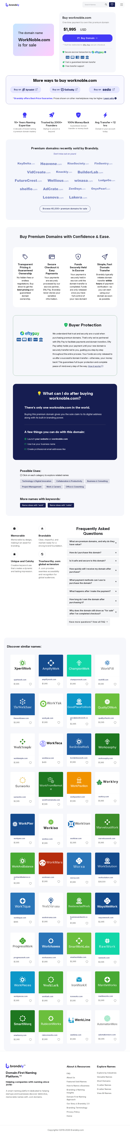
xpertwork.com (20, 680)
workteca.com (48, 758)
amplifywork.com (49, 679)
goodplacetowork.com (79, 719)
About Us (71, 1077)
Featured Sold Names (77, 1082)
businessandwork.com (78, 918)
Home (69, 1116)
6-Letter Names (104, 1089)
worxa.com (74, 878)
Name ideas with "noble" (61, 505)
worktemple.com (21, 758)
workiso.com (47, 839)
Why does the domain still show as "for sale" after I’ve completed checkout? (91, 612)
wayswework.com (105, 918)
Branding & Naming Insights (76, 1091)
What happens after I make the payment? (90, 591)
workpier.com (19, 838)
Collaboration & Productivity (69, 481)
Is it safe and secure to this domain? (87, 561)
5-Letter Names (104, 1085)
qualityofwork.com (106, 718)
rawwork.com (104, 958)
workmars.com (48, 877)
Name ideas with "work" (33, 505)
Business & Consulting (97, 481)
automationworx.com (107, 1035)
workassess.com (49, 957)
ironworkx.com (76, 996)
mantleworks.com (105, 996)
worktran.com (76, 838)
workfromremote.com (51, 800)
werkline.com (75, 1035)
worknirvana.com (49, 917)
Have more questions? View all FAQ (87, 622)
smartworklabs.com (78, 957)
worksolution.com (105, 877)
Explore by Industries (106, 1073)
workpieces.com (21, 996)
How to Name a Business (78, 1086)
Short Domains (103, 1081)
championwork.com (78, 679)
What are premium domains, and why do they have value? (92, 543)
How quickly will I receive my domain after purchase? (90, 570)
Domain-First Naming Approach (76, 1098)
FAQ (68, 1073)
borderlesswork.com (78, 758)
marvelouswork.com (106, 838)
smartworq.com (20, 1035)
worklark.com (47, 997)
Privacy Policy (73, 1112)
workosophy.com (105, 758)
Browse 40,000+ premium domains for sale (65, 209)
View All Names (104, 1093)
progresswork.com (21, 957)
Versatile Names (104, 1077)
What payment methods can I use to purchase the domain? (87, 581)
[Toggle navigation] (121, 4)
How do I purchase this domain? (85, 553)
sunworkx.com (20, 797)
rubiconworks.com (49, 1035)
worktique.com (20, 918)
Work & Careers (53, 487)
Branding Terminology (77, 1108)
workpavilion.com (77, 797)
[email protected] (74, 449)
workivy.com (103, 797)
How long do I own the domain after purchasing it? (87, 601)
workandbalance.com (22, 878)
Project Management (31, 487)
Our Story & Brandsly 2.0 (78, 1104)
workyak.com (47, 718)
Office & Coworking (75, 487)
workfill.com (103, 680)
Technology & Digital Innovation (36, 481)
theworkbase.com (21, 718)
